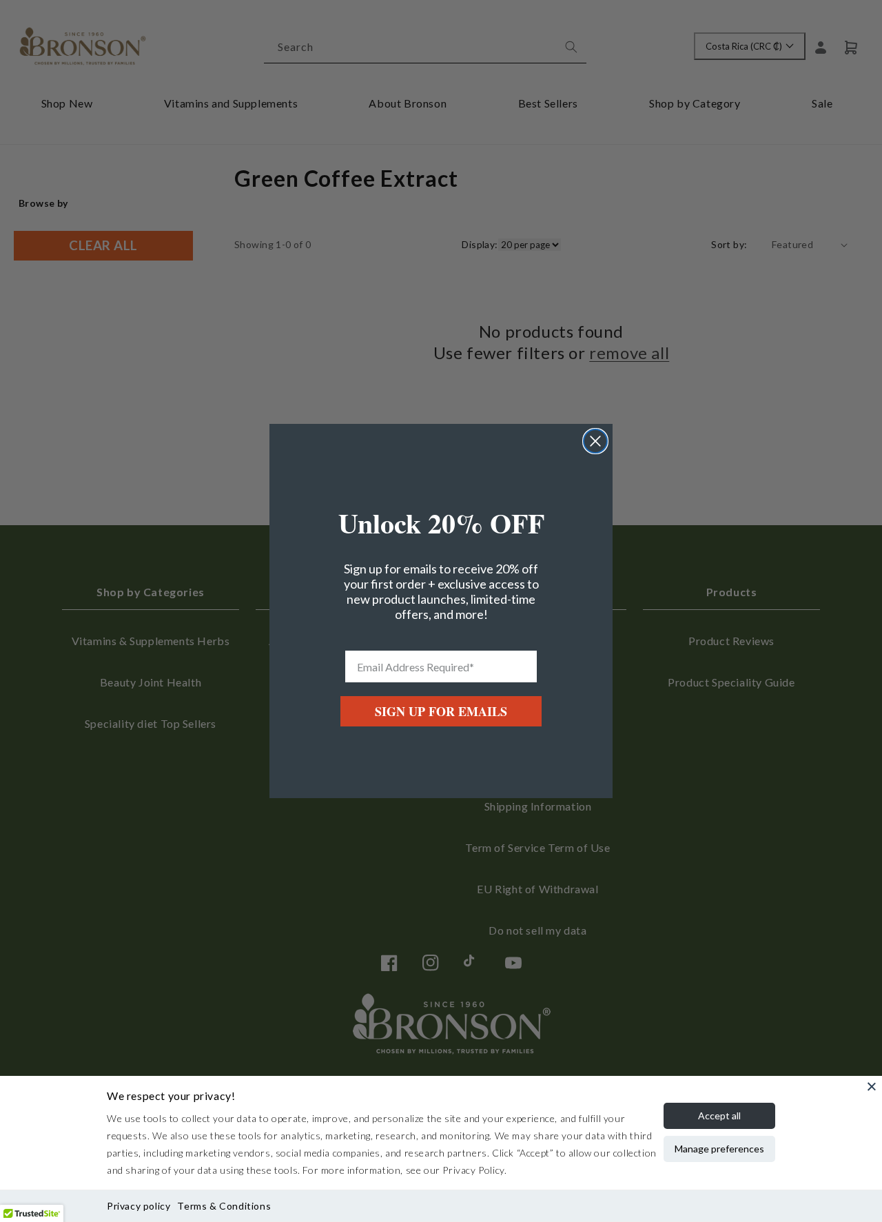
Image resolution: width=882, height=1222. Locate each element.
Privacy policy (138, 1206)
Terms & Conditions (224, 1206)
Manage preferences (719, 1148)
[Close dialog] (595, 441)
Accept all (719, 1115)
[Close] (871, 1086)
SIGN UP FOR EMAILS (441, 711)
